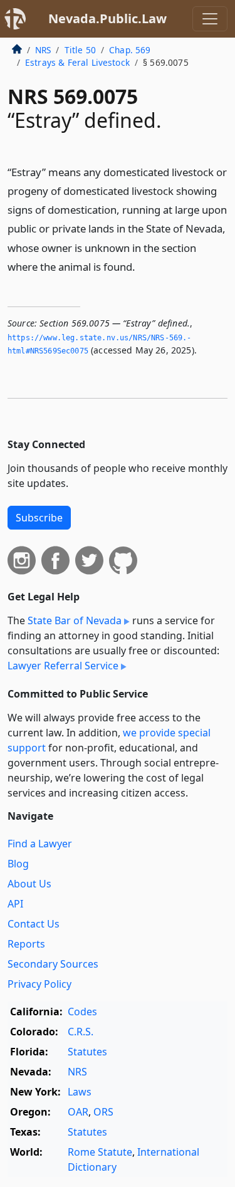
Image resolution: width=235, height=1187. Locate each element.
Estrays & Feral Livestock (77, 62)
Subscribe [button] (39, 518)
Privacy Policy (39, 984)
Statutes (87, 1052)
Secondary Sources (53, 964)
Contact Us (34, 924)
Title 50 (80, 50)
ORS (103, 1112)
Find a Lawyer (40, 843)
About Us (29, 884)
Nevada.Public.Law (107, 18)
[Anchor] (142, 266)
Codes (82, 1011)
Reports (26, 944)
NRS (43, 50)
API (15, 904)
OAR (78, 1112)
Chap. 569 (129, 50)
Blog (18, 864)
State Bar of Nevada (75, 620)
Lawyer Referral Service (63, 665)
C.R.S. (80, 1031)
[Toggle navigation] (209, 18)
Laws (79, 1092)
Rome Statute (100, 1152)
